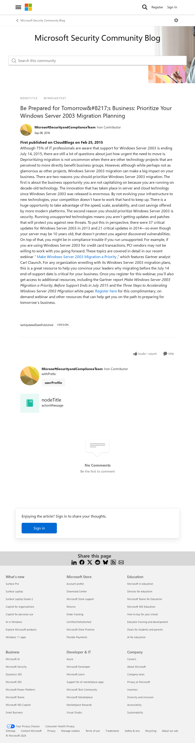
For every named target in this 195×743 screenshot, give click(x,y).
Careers (131, 659)
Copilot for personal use (19, 614)
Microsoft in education (140, 583)
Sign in (39, 527)
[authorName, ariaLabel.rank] (26, 130)
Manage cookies (70, 731)
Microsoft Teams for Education (144, 599)
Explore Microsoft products (21, 629)
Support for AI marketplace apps (85, 682)
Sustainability (135, 712)
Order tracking (75, 614)
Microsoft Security (16, 666)
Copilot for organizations (20, 606)
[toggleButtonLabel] (176, 20)
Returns (71, 606)
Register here (106, 290)
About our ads (170, 731)
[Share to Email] (121, 561)
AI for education (136, 637)
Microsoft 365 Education (141, 606)
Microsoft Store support (80, 599)
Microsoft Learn (76, 674)
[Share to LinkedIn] (74, 561)
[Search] (145, 7)
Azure (70, 659)
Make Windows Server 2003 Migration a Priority (77, 256)
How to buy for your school (142, 614)
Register (157, 7)
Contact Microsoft (31, 731)
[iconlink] (29, 403)
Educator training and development (147, 622)
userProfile (53, 382)
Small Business (14, 712)
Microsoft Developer (78, 666)
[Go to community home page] (28, 7)
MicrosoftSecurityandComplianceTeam (65, 127)
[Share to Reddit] (97, 561)
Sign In (172, 7)
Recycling (150, 731)
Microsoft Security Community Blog (42, 20)
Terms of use (93, 731)
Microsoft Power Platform (20, 689)
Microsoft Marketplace (80, 697)
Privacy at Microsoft (138, 682)
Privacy (51, 731)
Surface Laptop (14, 591)
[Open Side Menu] (18, 7)
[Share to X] (89, 561)
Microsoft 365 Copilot (18, 705)
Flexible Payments (77, 637)
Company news (136, 674)
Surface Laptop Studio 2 (19, 599)
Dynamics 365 (14, 674)
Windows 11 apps (16, 637)
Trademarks (112, 731)
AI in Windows (14, 622)
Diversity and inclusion (140, 697)
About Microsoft (136, 666)
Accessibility (134, 705)
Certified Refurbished (79, 622)
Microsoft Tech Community (82, 689)
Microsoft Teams (15, 697)
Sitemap (10, 731)
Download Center (77, 591)
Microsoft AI (13, 659)
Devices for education (139, 591)
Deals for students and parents (145, 629)
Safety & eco (132, 731)
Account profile (75, 583)
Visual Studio (74, 712)
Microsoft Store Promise (80, 629)
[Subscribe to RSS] (113, 561)
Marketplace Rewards (79, 705)
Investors (132, 689)
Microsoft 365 (14, 682)
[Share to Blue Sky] (105, 561)
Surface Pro (12, 583)
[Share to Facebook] (81, 561)
